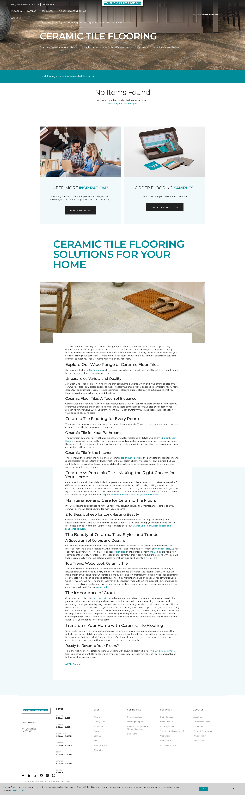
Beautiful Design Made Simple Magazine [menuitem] (137, 727)
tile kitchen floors (130, 458)
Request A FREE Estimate (205, 14)
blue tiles (156, 552)
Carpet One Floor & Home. (40, 781)
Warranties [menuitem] (165, 736)
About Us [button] (16, 18)
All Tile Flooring (73, 664)
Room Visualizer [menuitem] (134, 717)
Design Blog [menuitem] (132, 734)
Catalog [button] (31, 11)
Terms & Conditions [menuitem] (202, 731)
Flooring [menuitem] (98, 717)
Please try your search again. (122, 103)
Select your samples (162, 207)
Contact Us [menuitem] (198, 726)
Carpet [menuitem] (97, 731)
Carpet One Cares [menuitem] (201, 722)
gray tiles (120, 552)
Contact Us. (89, 76)
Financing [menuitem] (98, 750)
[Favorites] (228, 14)
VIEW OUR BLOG (78, 210)
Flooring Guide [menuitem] (167, 726)
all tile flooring (101, 598)
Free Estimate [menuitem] (100, 745)
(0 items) (233, 14)
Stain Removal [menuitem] (167, 717)
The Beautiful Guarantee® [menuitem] (172, 731)
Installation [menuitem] (165, 740)
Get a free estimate (165, 651)
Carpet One (45, 22)
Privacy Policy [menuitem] (199, 736)
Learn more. (17, 790)
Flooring (58, 22)
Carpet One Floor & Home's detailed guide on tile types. (130, 494)
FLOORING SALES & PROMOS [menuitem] (72, 11)
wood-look (102, 587)
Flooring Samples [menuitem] (135, 722)
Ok (203, 789)
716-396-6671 (48, 4)
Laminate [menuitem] (98, 736)
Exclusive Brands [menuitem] (168, 745)
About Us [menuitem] (197, 717)
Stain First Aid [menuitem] (166, 722)
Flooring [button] (16, 11)
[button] (223, 14)
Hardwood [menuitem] (98, 726)
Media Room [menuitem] (199, 740)
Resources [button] (47, 11)
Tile (68, 22)
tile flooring (95, 370)
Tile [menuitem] (95, 740)
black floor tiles (162, 549)
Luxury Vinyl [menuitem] (99, 722)
